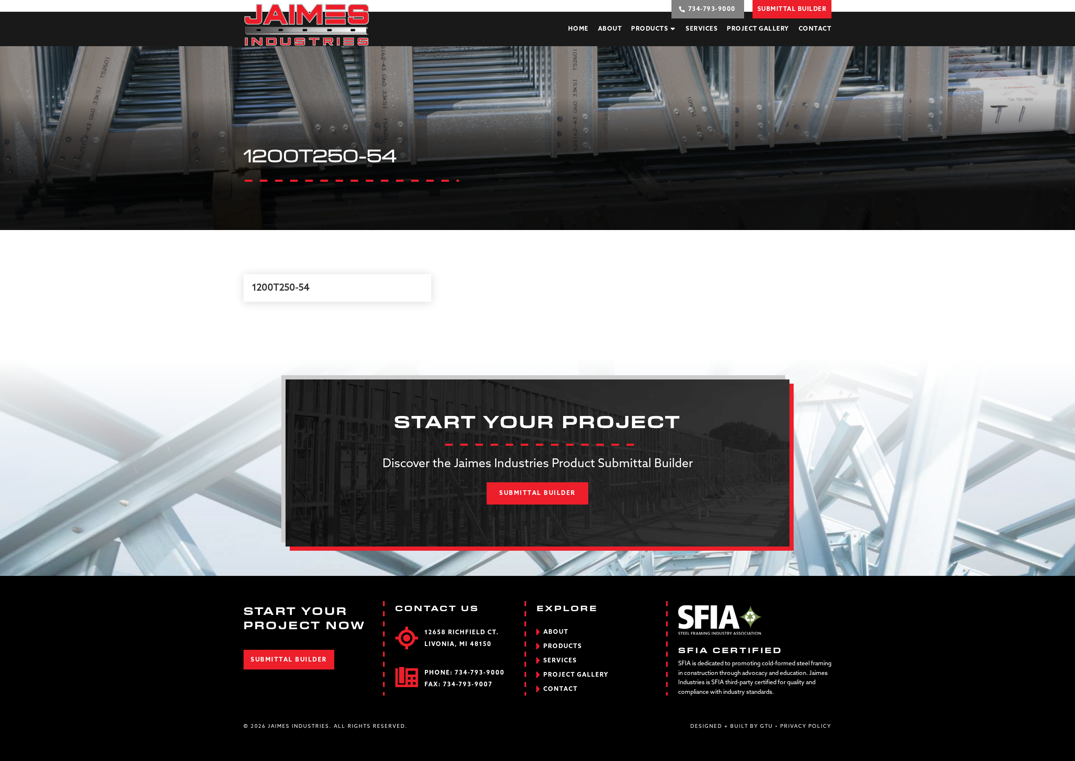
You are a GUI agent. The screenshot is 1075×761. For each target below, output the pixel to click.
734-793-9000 (480, 673)
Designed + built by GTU (731, 726)
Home (578, 29)
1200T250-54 (280, 288)
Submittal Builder (537, 493)
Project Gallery (758, 29)
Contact (815, 29)
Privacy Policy (805, 726)
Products (649, 29)
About (610, 29)
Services (702, 29)
